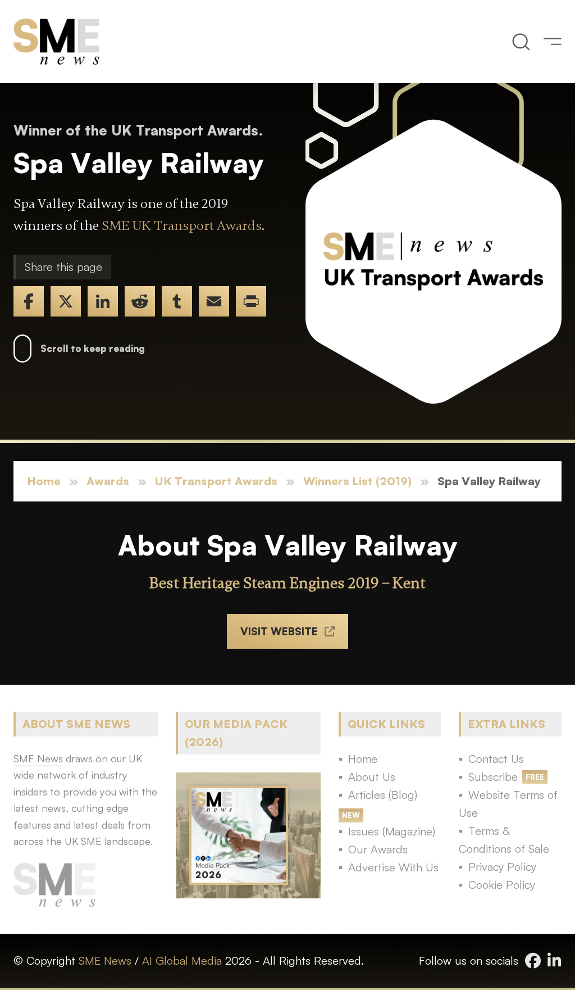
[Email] (214, 301)
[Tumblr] (177, 301)
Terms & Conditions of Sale (504, 840)
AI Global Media (182, 960)
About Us (371, 777)
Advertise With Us (393, 867)
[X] (66, 301)
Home (44, 481)
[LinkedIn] (103, 301)
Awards (107, 481)
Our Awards (378, 849)
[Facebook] (28, 301)
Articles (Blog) (382, 795)
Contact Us (496, 759)
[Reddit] (140, 301)
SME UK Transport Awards (182, 226)
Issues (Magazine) (391, 831)
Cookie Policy (501, 885)
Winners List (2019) (357, 481)
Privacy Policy (502, 867)
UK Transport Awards (216, 481)
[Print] (251, 301)
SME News (105, 960)
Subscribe (493, 777)
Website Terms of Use (508, 804)
